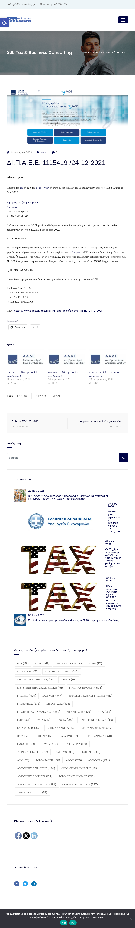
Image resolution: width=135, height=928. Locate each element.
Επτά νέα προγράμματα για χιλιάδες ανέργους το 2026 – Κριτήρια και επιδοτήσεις (73, 620)
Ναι (64, 922)
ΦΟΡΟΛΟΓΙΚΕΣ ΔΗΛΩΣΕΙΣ (36, 768)
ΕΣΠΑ (23, 720)
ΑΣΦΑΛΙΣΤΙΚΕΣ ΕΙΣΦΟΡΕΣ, (36, 679)
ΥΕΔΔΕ (57, 396)
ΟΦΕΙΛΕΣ (45, 736)
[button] (4, 22)
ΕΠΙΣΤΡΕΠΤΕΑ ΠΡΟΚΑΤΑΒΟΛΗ (38, 712)
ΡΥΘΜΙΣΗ (52, 744)
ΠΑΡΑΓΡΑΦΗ (69, 736)
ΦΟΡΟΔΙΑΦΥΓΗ (48, 760)
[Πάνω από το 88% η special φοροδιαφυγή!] (25, 360)
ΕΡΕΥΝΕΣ (40, 396)
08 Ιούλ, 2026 (112, 505)
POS (23, 663)
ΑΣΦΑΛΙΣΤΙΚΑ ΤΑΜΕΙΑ (62, 671)
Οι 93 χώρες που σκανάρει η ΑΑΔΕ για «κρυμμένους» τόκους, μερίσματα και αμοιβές (113, 558)
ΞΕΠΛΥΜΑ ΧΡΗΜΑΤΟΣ (98, 728)
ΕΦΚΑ (43, 720)
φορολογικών (42, 188)
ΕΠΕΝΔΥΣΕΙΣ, (28, 704)
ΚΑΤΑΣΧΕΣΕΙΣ (29, 728)
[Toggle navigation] (123, 19)
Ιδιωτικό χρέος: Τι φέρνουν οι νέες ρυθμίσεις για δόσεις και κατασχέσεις (114, 521)
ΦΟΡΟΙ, (74, 760)
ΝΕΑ (43, 152)
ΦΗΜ (23, 760)
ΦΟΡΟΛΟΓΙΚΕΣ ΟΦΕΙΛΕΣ (34, 776)
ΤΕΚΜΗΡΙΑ (77, 744)
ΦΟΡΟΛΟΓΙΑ (99, 760)
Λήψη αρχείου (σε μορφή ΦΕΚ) (23, 202)
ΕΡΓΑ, (104, 712)
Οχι (73, 922)
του (21, 188)
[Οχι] (130, 918)
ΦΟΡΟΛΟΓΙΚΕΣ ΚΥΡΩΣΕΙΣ (79, 768)
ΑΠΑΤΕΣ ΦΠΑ (28, 671)
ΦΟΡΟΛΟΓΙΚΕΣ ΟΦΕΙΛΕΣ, (77, 776)
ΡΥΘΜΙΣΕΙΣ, (27, 744)
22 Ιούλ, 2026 (36, 490)
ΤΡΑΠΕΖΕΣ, (90, 752)
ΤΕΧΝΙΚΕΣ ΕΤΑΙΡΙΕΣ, (32, 752)
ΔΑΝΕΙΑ (69, 679)
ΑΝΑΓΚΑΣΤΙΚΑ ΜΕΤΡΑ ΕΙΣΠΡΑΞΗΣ (79, 663)
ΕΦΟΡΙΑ (65, 720)
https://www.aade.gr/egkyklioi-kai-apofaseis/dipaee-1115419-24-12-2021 (58, 310)
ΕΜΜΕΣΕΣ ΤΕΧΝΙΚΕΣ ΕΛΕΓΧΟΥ (90, 695)
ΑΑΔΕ (42, 663)
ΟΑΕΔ (23, 736)
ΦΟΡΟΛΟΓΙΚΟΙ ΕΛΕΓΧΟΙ (80, 784)
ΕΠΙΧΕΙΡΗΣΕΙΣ (79, 712)
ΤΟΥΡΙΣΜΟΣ (64, 752)
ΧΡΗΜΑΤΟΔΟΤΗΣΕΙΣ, (32, 792)
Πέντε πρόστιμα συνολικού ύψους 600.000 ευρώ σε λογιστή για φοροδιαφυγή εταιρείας (113, 597)
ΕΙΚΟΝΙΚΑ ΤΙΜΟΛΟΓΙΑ (85, 687)
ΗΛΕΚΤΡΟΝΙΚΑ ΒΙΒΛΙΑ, (96, 720)
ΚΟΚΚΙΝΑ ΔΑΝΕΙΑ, (61, 728)
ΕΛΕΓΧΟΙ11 (23, 396)
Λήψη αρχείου (14, 207)
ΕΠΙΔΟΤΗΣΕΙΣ (58, 704)
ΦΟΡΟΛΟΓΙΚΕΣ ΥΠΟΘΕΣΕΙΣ (36, 784)
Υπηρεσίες (77, 252)
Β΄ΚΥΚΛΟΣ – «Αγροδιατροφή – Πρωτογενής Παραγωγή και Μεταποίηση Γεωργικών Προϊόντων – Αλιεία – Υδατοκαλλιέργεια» (68, 497)
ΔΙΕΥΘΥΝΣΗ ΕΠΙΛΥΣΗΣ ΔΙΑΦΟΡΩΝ (40, 687)
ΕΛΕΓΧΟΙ (26, 695)
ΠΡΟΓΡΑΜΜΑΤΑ (99, 736)
